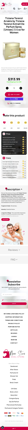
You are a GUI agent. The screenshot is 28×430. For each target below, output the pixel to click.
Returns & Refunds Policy (14, 314)
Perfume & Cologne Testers (14, 408)
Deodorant (14, 366)
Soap (14, 379)
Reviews (14, 333)
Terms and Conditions (14, 320)
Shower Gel (14, 376)
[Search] (14, 9)
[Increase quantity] (21, 88)
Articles (14, 330)
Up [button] (13, 428)
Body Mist (14, 395)
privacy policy (23, 299)
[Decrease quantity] (7, 88)
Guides (14, 336)
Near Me (14, 340)
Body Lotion (14, 392)
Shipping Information (14, 317)
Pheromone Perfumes (14, 405)
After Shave (14, 370)
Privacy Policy (14, 323)
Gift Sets (14, 389)
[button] (24, 4)
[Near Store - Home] (10, 4)
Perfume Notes (14, 327)
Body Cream (14, 383)
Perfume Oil (14, 373)
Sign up (14, 303)
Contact (14, 343)
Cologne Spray (14, 398)
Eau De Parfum (14, 402)
